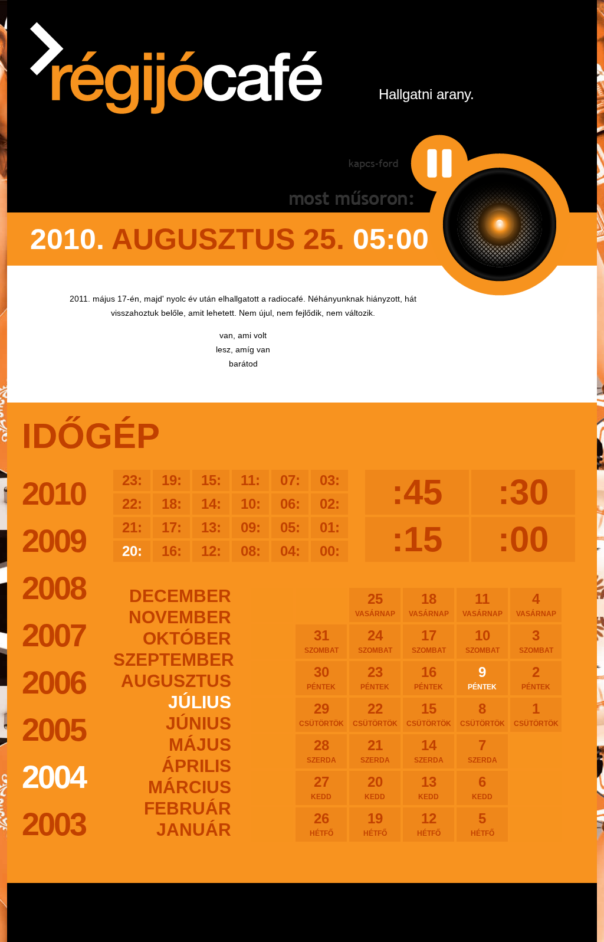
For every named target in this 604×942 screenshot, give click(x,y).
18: (172, 504)
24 (375, 641)
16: (172, 551)
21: (132, 527)
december (180, 596)
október (187, 638)
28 (321, 750)
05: (290, 527)
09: (251, 527)
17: (172, 527)
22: (132, 504)
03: (330, 480)
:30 (523, 492)
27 (321, 787)
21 (375, 750)
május (200, 744)
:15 (417, 539)
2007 (54, 635)
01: (330, 527)
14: (211, 504)
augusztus (176, 681)
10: (251, 504)
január (193, 829)
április (196, 766)
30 (321, 677)
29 (321, 714)
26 (321, 824)
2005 (54, 729)
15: (211, 480)
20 (375, 787)
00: (330, 551)
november (180, 617)
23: (132, 480)
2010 (54, 493)
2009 (54, 540)
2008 (54, 588)
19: (172, 480)
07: (290, 480)
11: (250, 480)
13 (428, 787)
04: (290, 551)
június (198, 723)
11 (482, 604)
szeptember (172, 659)
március (189, 787)
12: (211, 551)
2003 (54, 824)
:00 (523, 539)
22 (375, 714)
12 (429, 824)
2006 (54, 682)
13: (211, 527)
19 (375, 824)
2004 (54, 776)
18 (429, 604)
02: (330, 504)
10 (482, 641)
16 (428, 677)
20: (132, 551)
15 (428, 714)
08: (251, 551)
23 (374, 677)
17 (429, 641)
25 (375, 604)
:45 (417, 492)
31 (321, 641)
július (199, 702)
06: (290, 504)
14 (429, 750)
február (187, 808)
